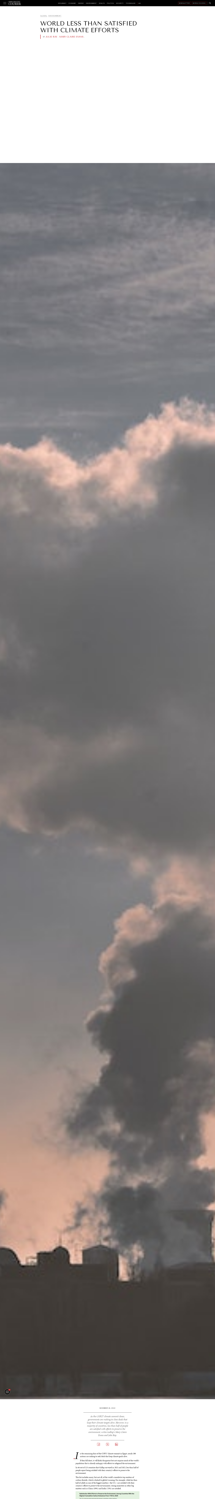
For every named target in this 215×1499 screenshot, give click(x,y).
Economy (72, 3)
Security (120, 3)
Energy (81, 3)
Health (102, 3)
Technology (130, 3)
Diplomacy (62, 3)
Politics (110, 3)
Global (43, 16)
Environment (91, 3)
